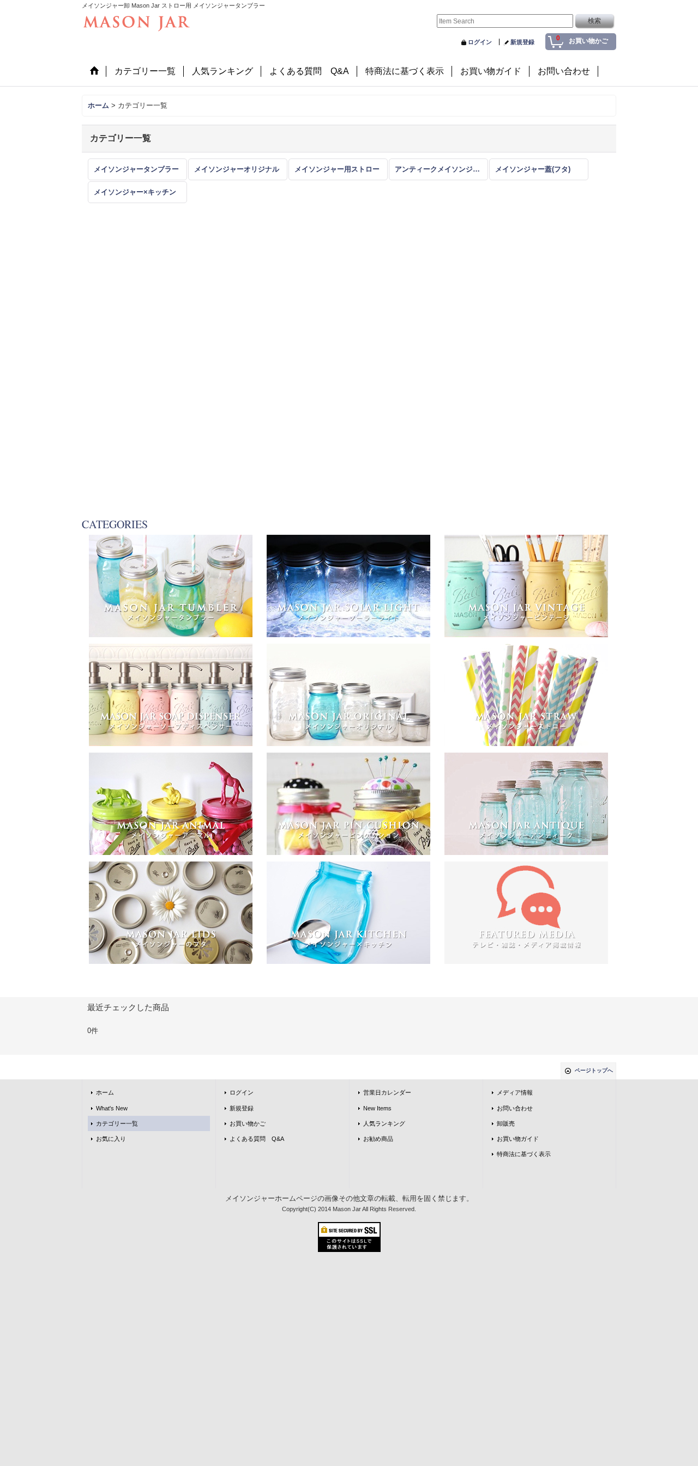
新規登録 (522, 42)
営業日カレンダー (387, 1092)
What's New (112, 1108)
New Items (377, 1108)
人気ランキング (384, 1123)
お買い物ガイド (518, 1138)
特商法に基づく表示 (524, 1154)
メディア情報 (515, 1092)
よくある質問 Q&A (257, 1138)
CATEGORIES (115, 524)
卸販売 (506, 1123)
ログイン (480, 42)
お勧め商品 (378, 1138)
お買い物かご (248, 1123)
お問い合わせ (515, 1108)
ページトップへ (594, 1070)
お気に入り (111, 1138)
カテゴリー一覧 (117, 1123)
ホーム (105, 1092)
